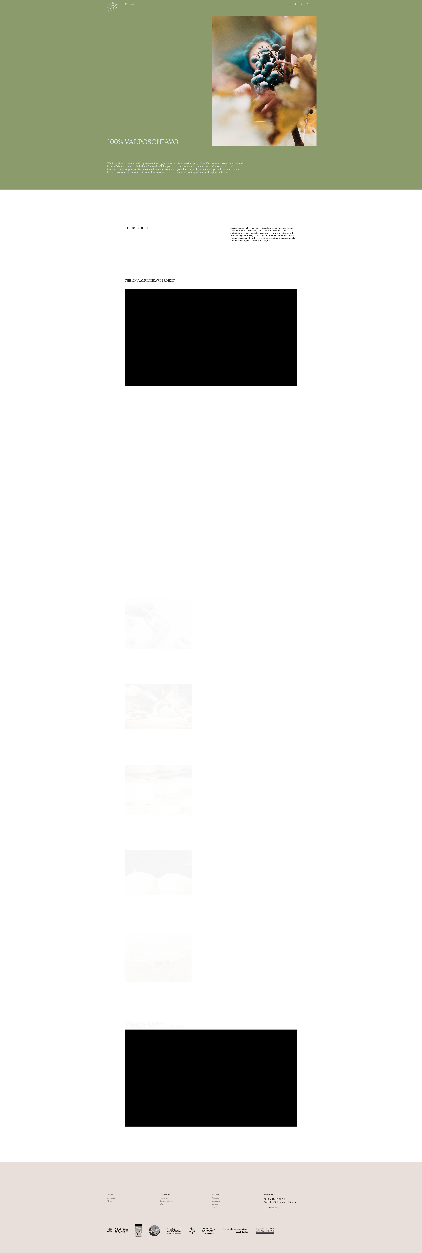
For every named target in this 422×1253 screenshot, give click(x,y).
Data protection (166, 1201)
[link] (232, 622)
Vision (109, 1201)
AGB (161, 1204)
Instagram (216, 1201)
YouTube (215, 1207)
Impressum (164, 1198)
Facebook (216, 1198)
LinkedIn (215, 1204)
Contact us (111, 1198)
